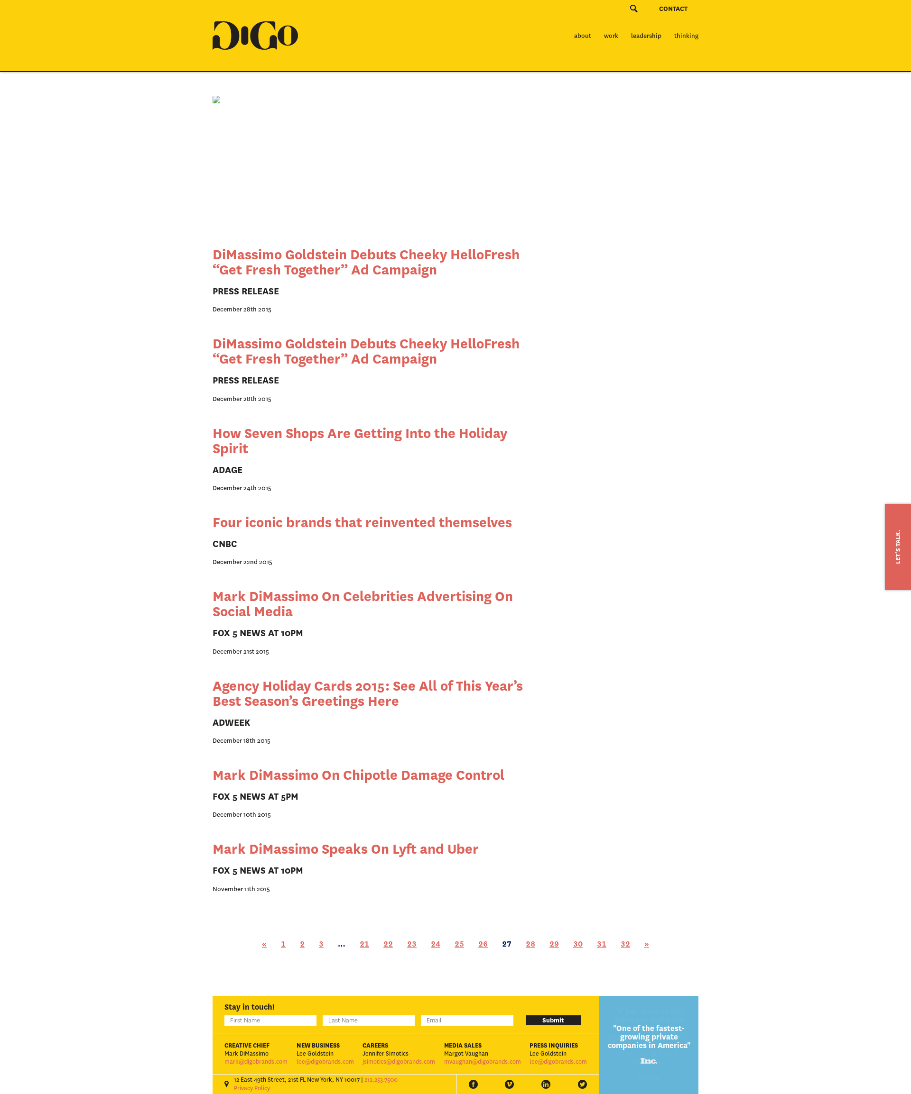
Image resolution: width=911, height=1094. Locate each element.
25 (459, 944)
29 (554, 944)
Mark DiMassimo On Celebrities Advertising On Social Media (363, 604)
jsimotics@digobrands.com (399, 1062)
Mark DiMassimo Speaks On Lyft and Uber (346, 849)
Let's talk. (898, 547)
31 (601, 944)
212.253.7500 (381, 1080)
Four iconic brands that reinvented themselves (362, 522)
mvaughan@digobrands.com (482, 1062)
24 (435, 944)
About (582, 36)
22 (388, 944)
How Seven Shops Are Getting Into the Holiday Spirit (360, 441)
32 (625, 944)
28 (530, 944)
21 (364, 944)
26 (483, 944)
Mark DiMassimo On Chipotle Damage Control (358, 775)
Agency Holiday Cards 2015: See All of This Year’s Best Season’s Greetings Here (368, 693)
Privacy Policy (252, 1088)
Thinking (686, 36)
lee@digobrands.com (325, 1062)
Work (611, 36)
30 (578, 944)
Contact (673, 9)
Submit (553, 1020)
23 (412, 944)
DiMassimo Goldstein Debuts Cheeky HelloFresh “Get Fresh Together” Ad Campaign (366, 262)
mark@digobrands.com (256, 1062)
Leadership (646, 36)
